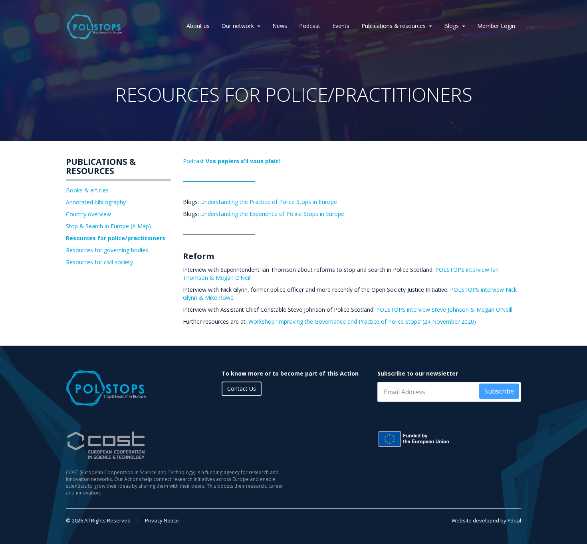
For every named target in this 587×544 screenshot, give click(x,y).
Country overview (88, 214)
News (279, 26)
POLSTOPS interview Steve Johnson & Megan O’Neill (444, 309)
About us (198, 26)
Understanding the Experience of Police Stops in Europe (272, 214)
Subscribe (499, 391)
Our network (238, 26)
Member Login (496, 26)
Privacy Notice (162, 520)
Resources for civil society (99, 262)
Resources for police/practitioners (115, 238)
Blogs (451, 26)
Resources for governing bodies (107, 250)
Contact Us (241, 388)
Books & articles (87, 190)
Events (340, 26)
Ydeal (514, 520)
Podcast (309, 26)
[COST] (177, 445)
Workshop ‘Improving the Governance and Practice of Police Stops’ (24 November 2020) (362, 321)
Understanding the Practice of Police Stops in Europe (268, 202)
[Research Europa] (449, 439)
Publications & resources (393, 26)
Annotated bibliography (96, 202)
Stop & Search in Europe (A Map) (108, 226)
